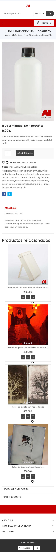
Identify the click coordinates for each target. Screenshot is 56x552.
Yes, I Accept (25, 548)
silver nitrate (36, 184)
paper (5, 184)
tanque (46, 184)
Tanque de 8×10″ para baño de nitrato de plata (28, 287)
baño (27, 174)
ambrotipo (7, 174)
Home (7, 35)
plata (11, 184)
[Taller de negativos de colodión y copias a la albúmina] (28, 324)
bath (33, 174)
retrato (25, 184)
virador (13, 187)
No (37, 548)
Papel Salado (31, 167)
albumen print (30, 170)
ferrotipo (33, 177)
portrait (17, 184)
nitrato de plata (22, 180)
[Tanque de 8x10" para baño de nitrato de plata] (28, 264)
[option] (28, 81)
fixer (47, 177)
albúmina (42, 170)
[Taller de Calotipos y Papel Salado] (28, 384)
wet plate (21, 187)
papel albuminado (39, 180)
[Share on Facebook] (4, 194)
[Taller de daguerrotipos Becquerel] (28, 444)
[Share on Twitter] (9, 194)
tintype (5, 187)
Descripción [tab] (11, 208)
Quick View (28, 297)
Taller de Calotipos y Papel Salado (28, 407)
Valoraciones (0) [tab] (14, 213)
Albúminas (17, 35)
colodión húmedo (19, 177)
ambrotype (18, 174)
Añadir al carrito (25, 153)
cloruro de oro (42, 174)
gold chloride (8, 180)
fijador (41, 177)
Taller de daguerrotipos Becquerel (28, 467)
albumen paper (15, 170)
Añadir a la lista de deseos (23, 162)
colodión (6, 177)
